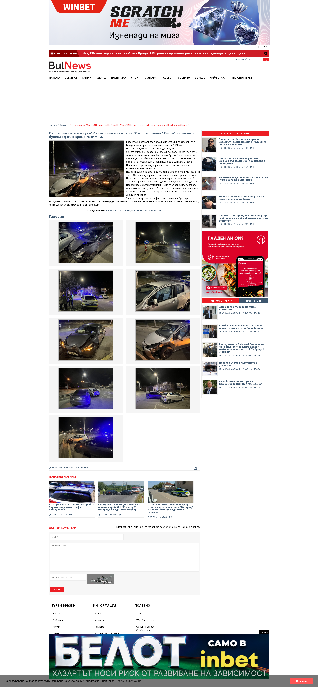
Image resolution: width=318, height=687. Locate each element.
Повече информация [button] (128, 681)
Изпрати (56, 589)
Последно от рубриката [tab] (235, 133)
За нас (98, 613)
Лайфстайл (218, 77)
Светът (168, 77)
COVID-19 (184, 77)
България (151, 77)
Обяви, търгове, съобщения (145, 628)
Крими (63, 124)
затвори (264, 632)
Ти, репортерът (241, 77)
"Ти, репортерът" (146, 620)
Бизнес (101, 77)
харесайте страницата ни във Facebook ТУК (134, 210)
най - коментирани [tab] (221, 300)
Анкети (140, 613)
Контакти (100, 620)
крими (86, 77)
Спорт (135, 77)
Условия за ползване (107, 633)
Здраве (200, 77)
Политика (118, 77)
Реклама (99, 626)
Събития (58, 620)
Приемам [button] (301, 681)
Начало (54, 77)
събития (71, 77)
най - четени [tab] (253, 300)
